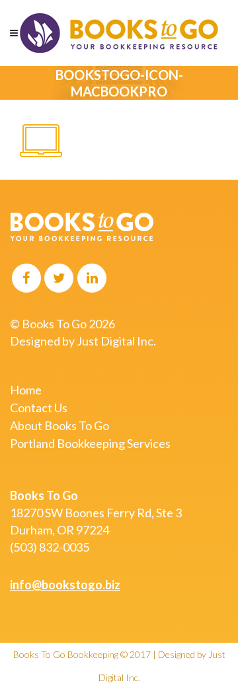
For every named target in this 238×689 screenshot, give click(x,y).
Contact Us (38, 407)
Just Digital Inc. (116, 341)
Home (26, 389)
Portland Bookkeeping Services (90, 443)
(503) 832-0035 (49, 547)
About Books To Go (59, 425)
